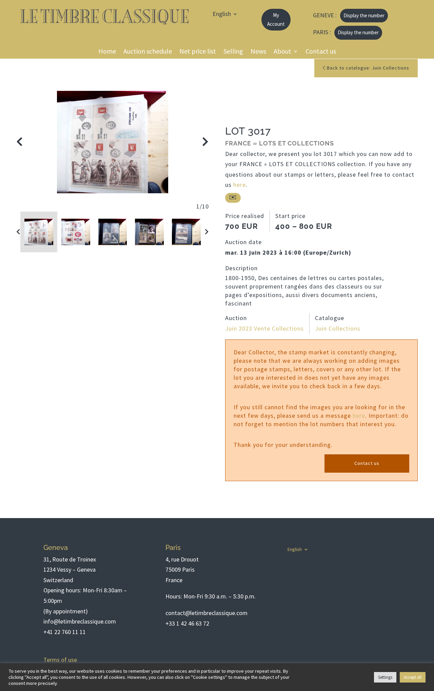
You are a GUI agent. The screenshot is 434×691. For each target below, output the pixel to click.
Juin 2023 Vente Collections (264, 328)
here (239, 185)
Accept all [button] (412, 677)
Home (107, 52)
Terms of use (60, 660)
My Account (276, 19)
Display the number (363, 15)
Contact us (320, 52)
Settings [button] (385, 677)
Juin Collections (337, 328)
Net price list (197, 52)
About (282, 52)
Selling (233, 52)
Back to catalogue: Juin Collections (367, 68)
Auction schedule (147, 52)
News (258, 52)
